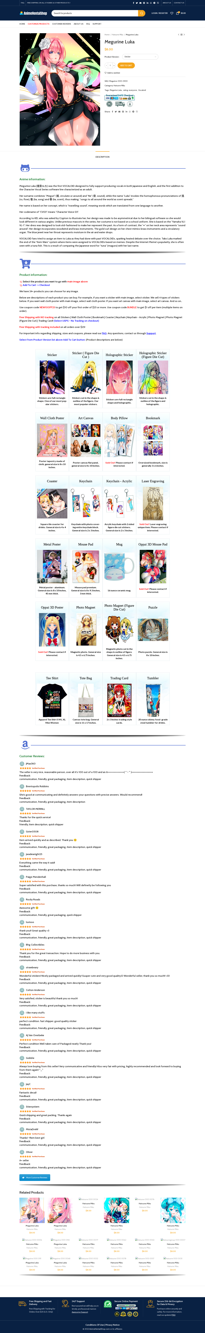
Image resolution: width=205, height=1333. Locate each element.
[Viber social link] (158, 3)
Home (107, 34)
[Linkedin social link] (147, 3)
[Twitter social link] (137, 3)
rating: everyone (130, 90)
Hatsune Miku (118, 34)
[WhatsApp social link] (151, 3)
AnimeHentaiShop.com (99, 1329)
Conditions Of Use (94, 1325)
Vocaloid (142, 90)
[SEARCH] (141, 13)
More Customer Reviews (36, 1177)
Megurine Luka (116, 90)
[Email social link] (140, 3)
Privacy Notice (112, 1325)
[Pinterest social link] (144, 3)
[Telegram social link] (154, 3)
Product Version (112, 57)
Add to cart (126, 65)
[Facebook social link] (133, 3)
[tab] (102, 155)
